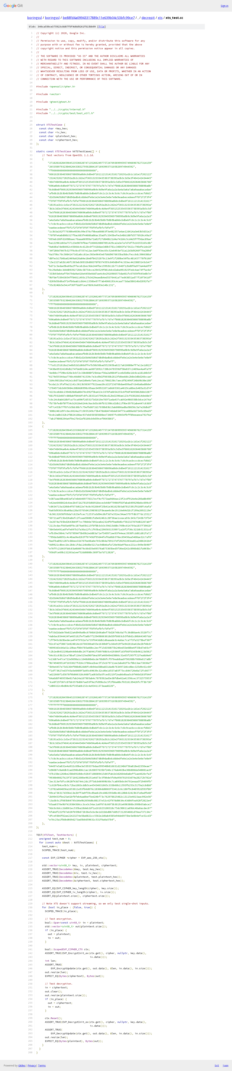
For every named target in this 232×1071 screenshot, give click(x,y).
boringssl (34, 17)
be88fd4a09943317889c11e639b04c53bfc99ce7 (99, 17)
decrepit (148, 17)
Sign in (224, 5)
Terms (42, 1065)
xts (160, 17)
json (225, 1065)
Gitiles (21, 1065)
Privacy (32, 1065)
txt (217, 1065)
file (101, 26)
